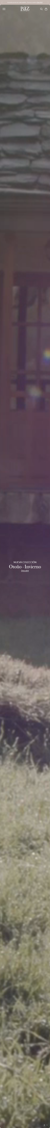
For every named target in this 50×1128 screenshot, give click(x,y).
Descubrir (25, 571)
